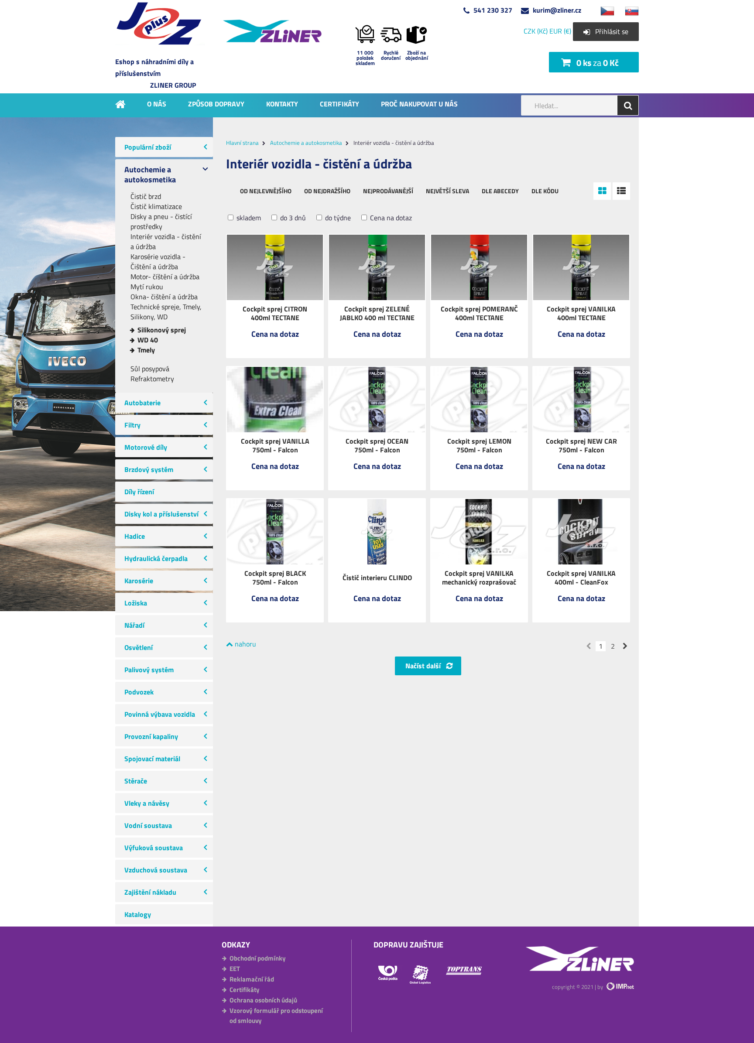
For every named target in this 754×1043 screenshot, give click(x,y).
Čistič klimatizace (156, 207)
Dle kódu (545, 190)
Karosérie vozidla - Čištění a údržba (157, 262)
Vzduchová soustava (155, 870)
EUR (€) (560, 31)
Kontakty (282, 104)
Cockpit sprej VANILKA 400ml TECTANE (581, 313)
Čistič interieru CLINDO (377, 577)
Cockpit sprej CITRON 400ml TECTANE (275, 313)
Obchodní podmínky (258, 958)
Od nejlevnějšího (265, 190)
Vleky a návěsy (146, 803)
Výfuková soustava (153, 847)
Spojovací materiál (152, 758)
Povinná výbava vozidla (159, 714)
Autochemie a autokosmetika (150, 174)
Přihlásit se (611, 31)
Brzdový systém (148, 469)
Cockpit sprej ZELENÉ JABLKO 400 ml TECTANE (377, 313)
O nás (156, 104)
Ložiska (135, 603)
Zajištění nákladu (150, 892)
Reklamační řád (252, 979)
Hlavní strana (242, 143)
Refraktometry (152, 379)
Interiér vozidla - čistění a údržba (165, 242)
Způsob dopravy (216, 104)
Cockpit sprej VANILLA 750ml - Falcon (275, 445)
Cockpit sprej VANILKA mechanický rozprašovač (479, 577)
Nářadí (134, 625)
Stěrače (135, 781)
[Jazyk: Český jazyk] (603, 10)
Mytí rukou (146, 287)
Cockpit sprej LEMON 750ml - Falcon (479, 445)
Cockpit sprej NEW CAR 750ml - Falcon (581, 445)
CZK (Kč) (536, 31)
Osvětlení (138, 647)
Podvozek (139, 692)
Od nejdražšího (327, 190)
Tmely (146, 350)
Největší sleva (447, 190)
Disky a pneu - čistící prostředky (161, 222)
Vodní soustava (148, 825)
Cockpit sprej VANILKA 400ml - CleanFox (581, 577)
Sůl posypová (149, 369)
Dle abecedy (500, 190)
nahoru (244, 644)
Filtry (132, 425)
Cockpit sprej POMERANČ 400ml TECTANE (479, 313)
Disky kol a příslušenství (161, 514)
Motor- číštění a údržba (164, 277)
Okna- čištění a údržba (164, 297)
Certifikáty (339, 104)
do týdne (337, 218)
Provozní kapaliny (151, 736)
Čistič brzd (145, 197)
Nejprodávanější (388, 190)
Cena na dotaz (390, 218)
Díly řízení (139, 491)
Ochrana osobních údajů (263, 1000)
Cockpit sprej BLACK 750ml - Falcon (275, 577)
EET (235, 969)
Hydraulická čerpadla (156, 558)
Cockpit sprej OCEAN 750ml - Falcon (377, 445)
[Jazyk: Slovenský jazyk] (627, 10)
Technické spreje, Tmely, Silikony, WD (166, 312)
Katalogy (137, 914)
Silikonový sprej (161, 330)
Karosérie (138, 580)
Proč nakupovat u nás (419, 104)
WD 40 (147, 340)
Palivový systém (149, 669)
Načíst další (423, 665)
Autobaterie (142, 402)
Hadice (134, 536)
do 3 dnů (292, 218)
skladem (248, 218)
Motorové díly (145, 447)
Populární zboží (147, 147)
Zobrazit (275, 340)
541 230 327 (492, 10)
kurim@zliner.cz (557, 10)
